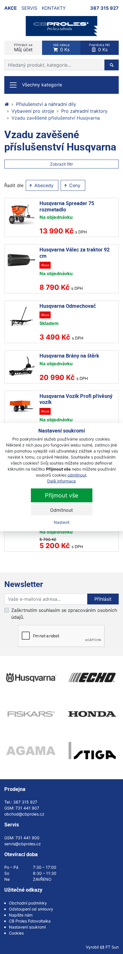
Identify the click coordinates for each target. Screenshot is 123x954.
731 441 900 (27, 837)
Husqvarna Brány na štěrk (69, 355)
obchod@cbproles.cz (24, 814)
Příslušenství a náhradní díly (46, 104)
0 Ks (61, 47)
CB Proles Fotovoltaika (30, 921)
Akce (10, 8)
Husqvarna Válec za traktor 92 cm (74, 252)
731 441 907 (27, 808)
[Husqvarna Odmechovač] (21, 316)
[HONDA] (92, 714)
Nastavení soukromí (27, 927)
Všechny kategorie (42, 85)
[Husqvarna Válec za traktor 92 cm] (21, 260)
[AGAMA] (30, 750)
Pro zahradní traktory (84, 111)
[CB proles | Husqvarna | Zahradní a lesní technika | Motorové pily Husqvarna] (6, 104)
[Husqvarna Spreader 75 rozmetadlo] (21, 213)
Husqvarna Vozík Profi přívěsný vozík (75, 399)
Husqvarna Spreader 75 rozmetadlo (66, 206)
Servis (29, 8)
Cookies (16, 933)
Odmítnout (61, 510)
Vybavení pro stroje (32, 111)
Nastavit (62, 522)
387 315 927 (104, 8)
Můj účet (23, 47)
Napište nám (21, 915)
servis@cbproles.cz (22, 843)
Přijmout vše (61, 495)
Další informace (61, 481)
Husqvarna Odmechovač (67, 305)
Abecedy (43, 185)
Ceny (74, 185)
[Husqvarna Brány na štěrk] (21, 366)
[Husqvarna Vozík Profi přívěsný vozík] (21, 406)
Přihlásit (103, 599)
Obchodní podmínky (28, 903)
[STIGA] (92, 750)
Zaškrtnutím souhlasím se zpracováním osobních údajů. (64, 613)
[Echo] (92, 678)
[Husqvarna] (30, 678)
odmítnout (77, 475)
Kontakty (54, 8)
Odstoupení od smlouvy (31, 909)
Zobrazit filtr (61, 164)
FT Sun (112, 947)
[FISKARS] (30, 714)
